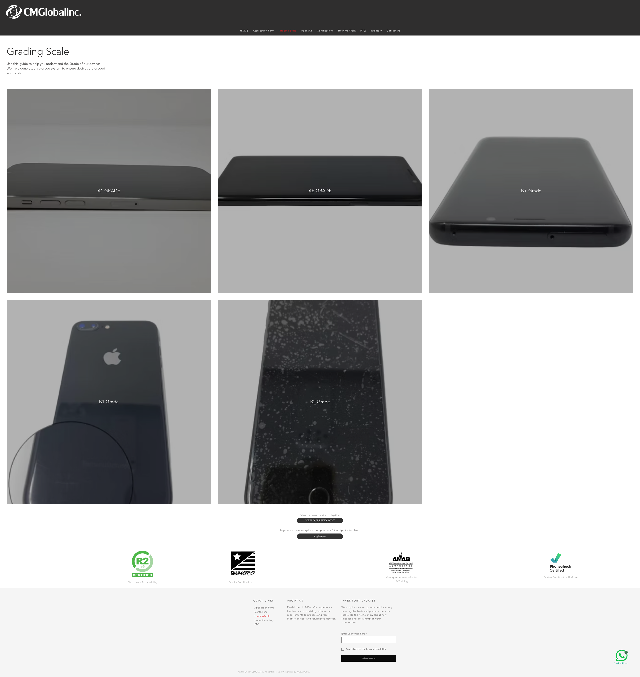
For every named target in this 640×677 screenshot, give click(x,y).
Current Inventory (264, 620)
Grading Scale (262, 616)
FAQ (257, 624)
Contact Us (260, 611)
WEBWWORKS (303, 671)
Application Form (264, 607)
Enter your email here (354, 633)
